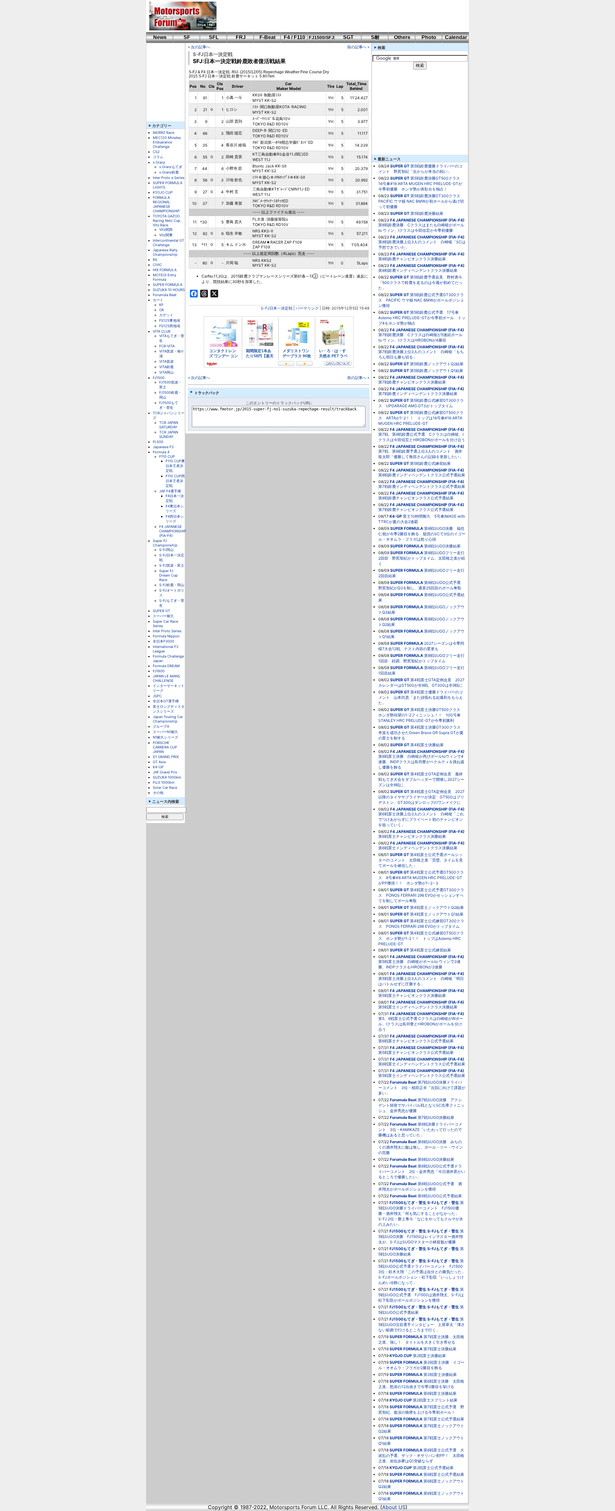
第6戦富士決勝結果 (439, 1393)
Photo (429, 37)
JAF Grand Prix (165, 772)
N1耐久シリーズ (165, 737)
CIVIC (157, 265)
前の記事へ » (358, 46)
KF (161, 305)
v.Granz (159, 162)
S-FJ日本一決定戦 (213, 54)
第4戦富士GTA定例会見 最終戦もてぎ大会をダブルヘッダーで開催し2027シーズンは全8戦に (421, 779)
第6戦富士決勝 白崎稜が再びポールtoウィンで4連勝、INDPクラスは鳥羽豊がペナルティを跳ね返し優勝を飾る (421, 762)
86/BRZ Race (163, 132)
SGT (348, 37)
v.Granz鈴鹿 (169, 172)
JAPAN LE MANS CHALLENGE (166, 678)
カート (158, 300)
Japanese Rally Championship (165, 252)
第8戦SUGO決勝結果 (442, 546)
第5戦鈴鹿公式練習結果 (430, 463)
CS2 (156, 151)
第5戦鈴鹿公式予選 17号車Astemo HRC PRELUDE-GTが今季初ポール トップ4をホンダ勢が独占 (421, 318)
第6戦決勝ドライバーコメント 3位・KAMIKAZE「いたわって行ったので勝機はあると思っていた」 (420, 1129)
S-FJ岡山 (166, 549)
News (160, 37)
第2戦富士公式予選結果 (433, 1467)
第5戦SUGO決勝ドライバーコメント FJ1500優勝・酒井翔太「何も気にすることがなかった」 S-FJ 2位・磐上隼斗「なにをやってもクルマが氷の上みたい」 (421, 1213)
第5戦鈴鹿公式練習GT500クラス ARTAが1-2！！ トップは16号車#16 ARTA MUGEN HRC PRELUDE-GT (420, 418)
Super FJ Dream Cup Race (168, 575)
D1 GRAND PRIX (166, 757)
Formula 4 (161, 452)
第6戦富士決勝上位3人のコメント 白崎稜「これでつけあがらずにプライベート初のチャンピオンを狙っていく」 (421, 819)
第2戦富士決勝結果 (429, 1355)
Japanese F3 (163, 447)
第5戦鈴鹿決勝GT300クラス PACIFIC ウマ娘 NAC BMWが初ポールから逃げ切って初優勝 (421, 201)
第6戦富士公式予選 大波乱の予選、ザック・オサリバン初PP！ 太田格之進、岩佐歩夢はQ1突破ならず (421, 1455)
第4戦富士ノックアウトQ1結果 (436, 914)
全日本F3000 (163, 641)
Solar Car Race (165, 787)
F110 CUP (167, 456)
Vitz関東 (166, 235)
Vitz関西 (166, 229)
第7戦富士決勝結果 (439, 1348)
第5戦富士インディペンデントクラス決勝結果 (417, 1007)
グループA (161, 726)
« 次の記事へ (199, 46)
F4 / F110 (294, 37)
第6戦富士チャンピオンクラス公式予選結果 (416, 1040)
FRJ (241, 37)
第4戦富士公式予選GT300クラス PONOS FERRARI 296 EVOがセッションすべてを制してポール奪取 (421, 895)
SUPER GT (161, 611)
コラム (158, 157)
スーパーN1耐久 (165, 732)
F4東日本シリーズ (175, 508)
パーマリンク (307, 308)
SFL (214, 37)
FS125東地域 (169, 320)
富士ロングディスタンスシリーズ (168, 709)
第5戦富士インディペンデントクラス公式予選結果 (421, 1075)
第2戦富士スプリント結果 (435, 1400)
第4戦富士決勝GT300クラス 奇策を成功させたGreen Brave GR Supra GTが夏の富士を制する (421, 732)
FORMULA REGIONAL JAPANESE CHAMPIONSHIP (166, 204)
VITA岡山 (166, 372)
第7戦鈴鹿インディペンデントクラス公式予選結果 (421, 486)
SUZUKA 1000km (167, 777)
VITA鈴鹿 (166, 367)
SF (187, 37)
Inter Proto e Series (168, 177)
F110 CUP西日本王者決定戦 (175, 481)
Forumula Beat (164, 295)
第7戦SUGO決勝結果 (436, 1117)
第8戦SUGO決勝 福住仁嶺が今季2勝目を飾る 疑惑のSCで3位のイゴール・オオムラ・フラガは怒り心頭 (421, 534)
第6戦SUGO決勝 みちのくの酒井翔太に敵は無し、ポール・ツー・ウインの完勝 (420, 1147)
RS (155, 259)
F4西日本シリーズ (175, 518)
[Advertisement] (338, 16)
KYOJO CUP (163, 192)
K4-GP (158, 767)
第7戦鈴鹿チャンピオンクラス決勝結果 (412, 382)
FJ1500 (159, 378)
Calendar (456, 37)
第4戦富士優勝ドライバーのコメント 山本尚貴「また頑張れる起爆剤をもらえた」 (420, 697)
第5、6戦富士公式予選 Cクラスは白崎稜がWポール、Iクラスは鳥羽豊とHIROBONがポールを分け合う (420, 1024)
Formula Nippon (166, 636)
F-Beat (267, 37)
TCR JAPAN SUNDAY (168, 434)
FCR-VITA (167, 346)
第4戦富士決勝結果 (427, 744)
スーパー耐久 (163, 616)
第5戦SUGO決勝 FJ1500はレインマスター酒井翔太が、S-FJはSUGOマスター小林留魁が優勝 (421, 1236)
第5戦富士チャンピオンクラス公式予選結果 (416, 1052)
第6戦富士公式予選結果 (443, 1474)
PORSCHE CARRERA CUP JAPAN (165, 747)
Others (402, 37)
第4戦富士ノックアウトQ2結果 (437, 907)
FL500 (158, 442)
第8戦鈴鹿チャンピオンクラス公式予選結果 (416, 498)
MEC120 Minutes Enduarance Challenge (167, 142)
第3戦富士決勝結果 (440, 1374)
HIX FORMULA (164, 270)
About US (394, 1507)
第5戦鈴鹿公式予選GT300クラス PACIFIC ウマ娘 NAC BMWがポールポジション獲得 (421, 300)
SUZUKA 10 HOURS (169, 289)
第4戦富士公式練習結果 (430, 950)
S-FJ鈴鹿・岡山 (171, 585)
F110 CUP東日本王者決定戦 (175, 466)
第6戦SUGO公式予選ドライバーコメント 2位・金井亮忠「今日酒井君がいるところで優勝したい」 (421, 1171)
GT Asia (159, 762)
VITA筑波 (166, 361)
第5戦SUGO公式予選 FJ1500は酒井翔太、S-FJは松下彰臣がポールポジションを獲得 (421, 1295)
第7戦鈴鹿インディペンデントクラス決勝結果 (417, 393)
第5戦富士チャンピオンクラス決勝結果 (412, 995)
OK (161, 310)
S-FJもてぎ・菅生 (443, 1202)
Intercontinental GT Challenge (168, 242)
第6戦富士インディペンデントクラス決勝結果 (417, 847)
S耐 (375, 37)
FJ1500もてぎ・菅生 (168, 405)
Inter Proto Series (167, 631)
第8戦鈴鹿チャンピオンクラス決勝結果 (412, 258)
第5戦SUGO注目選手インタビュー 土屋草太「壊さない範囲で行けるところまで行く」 (421, 1324)
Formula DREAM (166, 666)
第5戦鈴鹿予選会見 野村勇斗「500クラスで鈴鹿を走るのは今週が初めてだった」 (420, 282)
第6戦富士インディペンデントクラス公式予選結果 (421, 1064)
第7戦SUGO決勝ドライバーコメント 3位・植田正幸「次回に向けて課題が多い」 (421, 1087)
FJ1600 (159, 671)
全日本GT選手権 (166, 701)
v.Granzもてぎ (170, 167)
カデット (166, 315)
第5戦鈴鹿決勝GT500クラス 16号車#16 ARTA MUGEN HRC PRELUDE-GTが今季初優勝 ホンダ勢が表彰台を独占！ (421, 183)
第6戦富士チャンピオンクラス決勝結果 (412, 836)
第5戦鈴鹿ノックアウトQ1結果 (436, 370)
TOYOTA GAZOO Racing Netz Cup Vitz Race (166, 220)
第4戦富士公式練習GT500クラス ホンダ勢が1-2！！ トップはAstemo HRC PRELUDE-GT (421, 938)
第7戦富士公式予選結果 (443, 1419)
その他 (158, 792)
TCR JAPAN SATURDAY (168, 424)
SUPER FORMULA (167, 284)
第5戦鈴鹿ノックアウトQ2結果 (436, 363)
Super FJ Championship (165, 542)
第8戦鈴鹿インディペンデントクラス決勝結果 (417, 270)
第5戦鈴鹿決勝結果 (426, 213)
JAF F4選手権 (170, 491)
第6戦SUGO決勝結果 (436, 1159)
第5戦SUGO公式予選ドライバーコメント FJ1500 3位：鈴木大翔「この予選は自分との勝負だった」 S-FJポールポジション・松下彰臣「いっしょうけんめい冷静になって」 (423, 1271)
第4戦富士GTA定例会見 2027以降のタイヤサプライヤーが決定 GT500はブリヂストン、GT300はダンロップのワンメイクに (421, 797)
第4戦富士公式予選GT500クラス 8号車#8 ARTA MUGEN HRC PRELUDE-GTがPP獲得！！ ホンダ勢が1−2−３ (421, 877)
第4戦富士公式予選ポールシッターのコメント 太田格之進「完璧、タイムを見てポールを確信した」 (420, 860)
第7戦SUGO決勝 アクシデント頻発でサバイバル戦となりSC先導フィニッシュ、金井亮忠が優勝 (421, 1105)
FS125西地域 (169, 326)
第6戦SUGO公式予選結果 (440, 1195)
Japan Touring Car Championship (168, 719)
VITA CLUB (161, 331)
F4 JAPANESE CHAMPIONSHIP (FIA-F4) (172, 531)
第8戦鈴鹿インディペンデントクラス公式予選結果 (421, 475)
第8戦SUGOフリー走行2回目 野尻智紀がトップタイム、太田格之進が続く (421, 558)
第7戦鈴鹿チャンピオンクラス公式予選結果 (416, 509)
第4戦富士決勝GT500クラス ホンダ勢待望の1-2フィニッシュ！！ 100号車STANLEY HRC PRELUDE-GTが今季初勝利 (421, 715)
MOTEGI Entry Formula (164, 277)
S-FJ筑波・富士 (171, 565)
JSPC (157, 696)
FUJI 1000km (164, 782)
